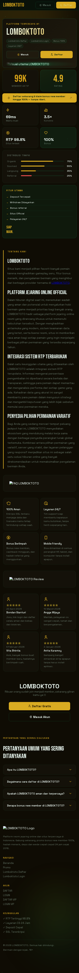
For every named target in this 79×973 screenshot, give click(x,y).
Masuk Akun (41, 717)
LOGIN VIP (8, 904)
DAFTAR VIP (9, 899)
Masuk (47, 5)
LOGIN (6, 895)
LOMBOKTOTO (61, 282)
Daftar (67, 5)
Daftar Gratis (41, 706)
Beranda (8, 863)
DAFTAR (7, 890)
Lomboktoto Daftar (14, 872)
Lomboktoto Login (14, 876)
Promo (7, 867)
